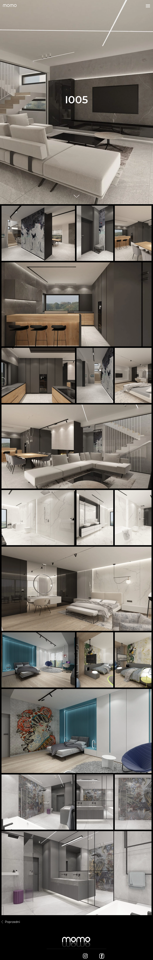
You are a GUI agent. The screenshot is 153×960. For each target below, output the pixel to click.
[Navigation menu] (148, 5)
